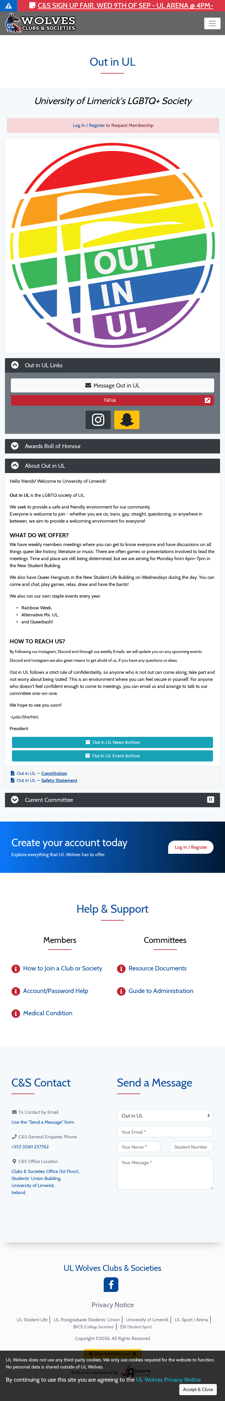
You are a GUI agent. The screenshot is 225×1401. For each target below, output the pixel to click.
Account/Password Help (55, 991)
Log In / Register (89, 125)
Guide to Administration (161, 991)
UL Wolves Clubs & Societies (112, 1268)
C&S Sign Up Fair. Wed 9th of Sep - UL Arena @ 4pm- (125, 5)
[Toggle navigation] (212, 23)
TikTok (110, 400)
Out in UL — (42, 773)
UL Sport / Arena (191, 1319)
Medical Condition (47, 1013)
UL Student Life (32, 1319)
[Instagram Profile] (98, 420)
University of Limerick (147, 1319)
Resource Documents (158, 968)
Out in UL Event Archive (116, 756)
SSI (136, 1326)
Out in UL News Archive (116, 742)
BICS (93, 1326)
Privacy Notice (112, 1305)
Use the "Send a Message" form (42, 1122)
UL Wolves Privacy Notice (168, 1379)
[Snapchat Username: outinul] (126, 420)
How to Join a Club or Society (62, 968)
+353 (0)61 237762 (30, 1147)
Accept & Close (198, 1389)
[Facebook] (112, 1286)
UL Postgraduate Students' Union (87, 1319)
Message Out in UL (116, 385)
